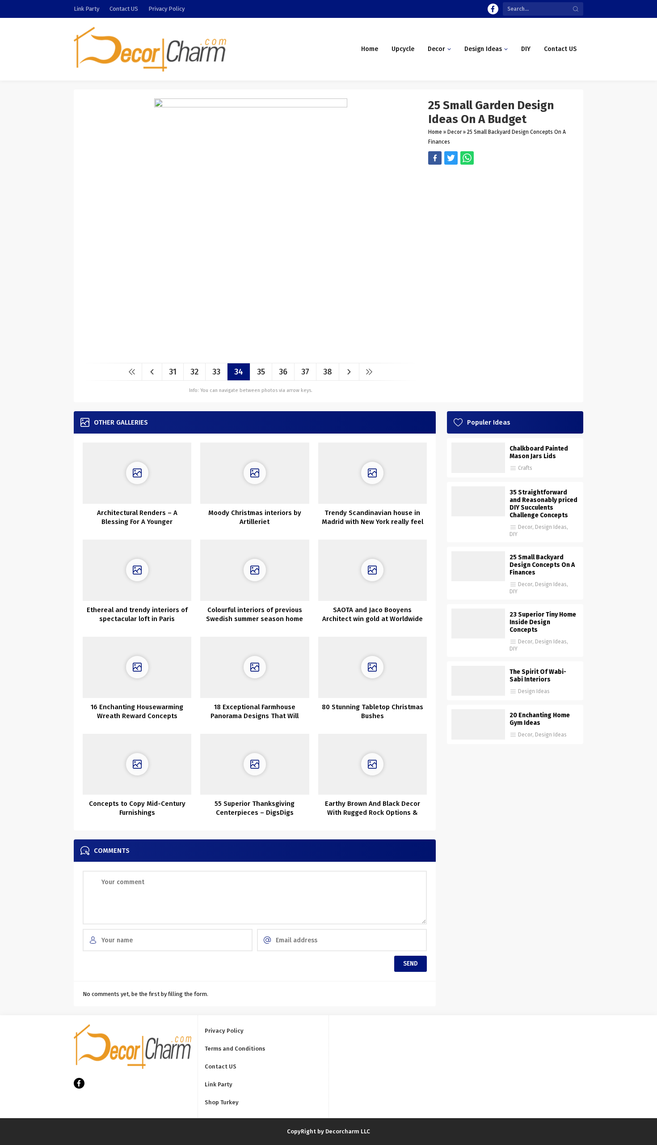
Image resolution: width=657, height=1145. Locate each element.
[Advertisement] (501, 227)
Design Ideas (551, 527)
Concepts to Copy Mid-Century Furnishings (137, 808)
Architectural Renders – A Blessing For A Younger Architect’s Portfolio (137, 522)
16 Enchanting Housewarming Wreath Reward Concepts (137, 711)
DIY (514, 534)
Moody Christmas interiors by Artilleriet (254, 517)
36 (283, 372)
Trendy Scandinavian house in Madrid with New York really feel (372, 517)
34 (238, 372)
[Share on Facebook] (435, 158)
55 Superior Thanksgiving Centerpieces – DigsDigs (255, 808)
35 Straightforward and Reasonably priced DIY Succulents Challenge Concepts (543, 504)
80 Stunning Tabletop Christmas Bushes (372, 711)
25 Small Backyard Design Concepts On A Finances (542, 564)
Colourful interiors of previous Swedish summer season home (254, 614)
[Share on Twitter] (467, 158)
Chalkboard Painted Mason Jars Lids (539, 452)
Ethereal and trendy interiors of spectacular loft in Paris (137, 614)
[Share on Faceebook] (451, 158)
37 (305, 372)
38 (327, 372)
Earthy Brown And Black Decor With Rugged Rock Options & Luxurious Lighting (372, 813)
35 (261, 372)
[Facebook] (493, 9)
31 (173, 372)
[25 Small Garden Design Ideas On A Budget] (250, 352)
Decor (454, 132)
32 (194, 372)
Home (435, 132)
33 (216, 372)
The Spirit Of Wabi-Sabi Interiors (538, 675)
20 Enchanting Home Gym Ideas (540, 719)
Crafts (525, 468)
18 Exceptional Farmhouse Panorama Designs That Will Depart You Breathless (255, 716)
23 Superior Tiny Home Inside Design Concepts (543, 622)
